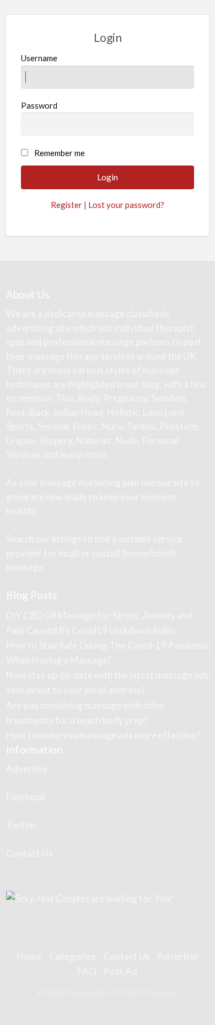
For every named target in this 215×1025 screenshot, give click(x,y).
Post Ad (120, 971)
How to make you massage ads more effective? (103, 735)
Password (39, 105)
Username (39, 58)
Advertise (26, 769)
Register (66, 205)
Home (29, 956)
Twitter (22, 825)
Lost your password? (126, 205)
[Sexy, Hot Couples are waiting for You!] (89, 897)
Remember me (59, 153)
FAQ (87, 971)
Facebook (26, 797)
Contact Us (29, 853)
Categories (72, 956)
